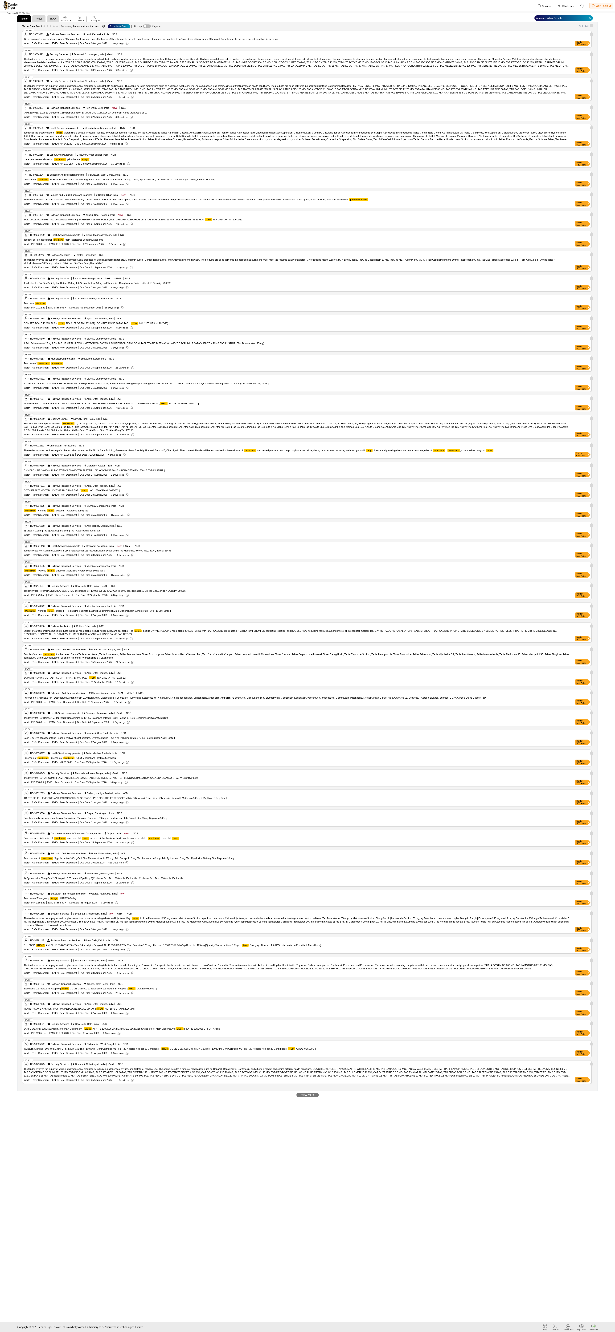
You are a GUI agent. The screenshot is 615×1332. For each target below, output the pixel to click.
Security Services (59, 54)
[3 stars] (50, 26)
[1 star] (44, 26)
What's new (568, 6)
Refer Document (40, 43)
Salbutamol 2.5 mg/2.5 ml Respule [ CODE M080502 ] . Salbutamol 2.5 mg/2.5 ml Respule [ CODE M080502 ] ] (90, 988)
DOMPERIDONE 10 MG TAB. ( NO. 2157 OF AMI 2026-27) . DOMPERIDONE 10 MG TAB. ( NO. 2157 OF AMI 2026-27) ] (96, 323)
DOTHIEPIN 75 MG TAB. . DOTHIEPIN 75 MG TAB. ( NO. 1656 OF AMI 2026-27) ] (72, 490)
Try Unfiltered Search (119, 26)
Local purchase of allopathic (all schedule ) (57, 159)
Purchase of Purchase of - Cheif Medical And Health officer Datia (70, 758)
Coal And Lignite (59, 418)
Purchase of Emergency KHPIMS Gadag (50, 898)
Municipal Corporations (63, 358)
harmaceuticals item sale (86, 26)
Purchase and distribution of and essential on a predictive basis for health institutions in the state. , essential (101, 838)
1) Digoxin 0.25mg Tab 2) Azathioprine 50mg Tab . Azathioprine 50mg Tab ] (62, 530)
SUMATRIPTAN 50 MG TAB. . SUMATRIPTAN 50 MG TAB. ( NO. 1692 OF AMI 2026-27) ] (75, 677)
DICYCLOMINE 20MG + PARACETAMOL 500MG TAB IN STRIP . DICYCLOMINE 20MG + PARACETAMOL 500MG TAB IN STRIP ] (94, 470)
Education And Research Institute (67, 174)
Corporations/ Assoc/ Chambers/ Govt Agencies (76, 833)
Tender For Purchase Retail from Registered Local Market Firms (63, 239)
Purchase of (43, 363)
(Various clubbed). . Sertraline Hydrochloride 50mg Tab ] (65, 570)
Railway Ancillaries (60, 255)
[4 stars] (54, 26)
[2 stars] (47, 26)
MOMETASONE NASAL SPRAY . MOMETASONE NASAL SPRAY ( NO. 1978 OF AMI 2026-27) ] (79, 1008)
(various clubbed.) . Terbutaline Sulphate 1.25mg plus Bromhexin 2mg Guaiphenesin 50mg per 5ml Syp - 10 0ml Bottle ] (98, 610)
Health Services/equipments (64, 128)
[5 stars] (57, 26)
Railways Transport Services (65, 34)
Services (547, 6)
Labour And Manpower (61, 154)
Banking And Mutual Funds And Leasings (71, 195)
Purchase (34, 303)
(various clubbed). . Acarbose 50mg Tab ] (57, 510)
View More (307, 1094)
